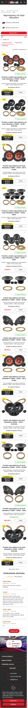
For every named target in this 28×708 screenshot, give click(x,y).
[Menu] (24, 2)
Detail (20, 92)
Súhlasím (13, 704)
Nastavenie (13, 700)
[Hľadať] (2, 2)
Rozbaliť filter (13, 33)
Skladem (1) (6, 39)
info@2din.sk (14, 679)
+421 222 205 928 (15, 676)
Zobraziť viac (14, 631)
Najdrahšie (5, 45)
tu (12, 697)
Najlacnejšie (18, 42)
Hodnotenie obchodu (14, 573)
